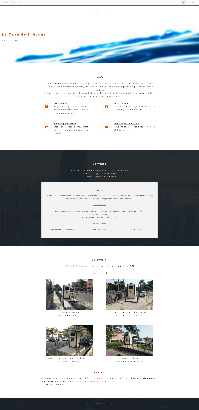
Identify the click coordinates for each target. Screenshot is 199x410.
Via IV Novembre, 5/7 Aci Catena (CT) (128, 211)
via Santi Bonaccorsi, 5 (69, 315)
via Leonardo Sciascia (69, 361)
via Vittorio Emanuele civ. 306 (129, 361)
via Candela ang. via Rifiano (129, 315)
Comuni (192, 3)
